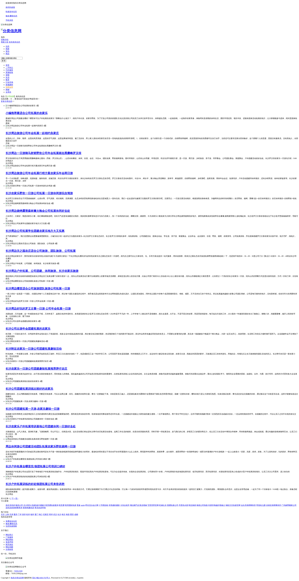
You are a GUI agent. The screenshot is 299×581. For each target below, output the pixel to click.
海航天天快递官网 (232, 505)
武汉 (55, 514)
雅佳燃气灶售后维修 (138, 505)
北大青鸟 (27, 505)
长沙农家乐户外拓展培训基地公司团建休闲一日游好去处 (41, 426)
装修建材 (9, 85)
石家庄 (46, 514)
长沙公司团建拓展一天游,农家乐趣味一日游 (33, 408)
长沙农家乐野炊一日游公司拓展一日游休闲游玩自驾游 (39, 193)
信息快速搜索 (11, 526)
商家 (7, 49)
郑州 (51, 514)
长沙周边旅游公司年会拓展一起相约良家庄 (32, 133)
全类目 (8, 92)
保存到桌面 (10, 7)
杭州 (28, 514)
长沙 (59, 514)
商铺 (7, 90)
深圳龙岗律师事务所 (14, 508)
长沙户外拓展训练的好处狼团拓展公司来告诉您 (35, 483)
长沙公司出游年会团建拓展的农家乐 (28, 328)
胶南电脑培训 (28, 508)
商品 (7, 54)
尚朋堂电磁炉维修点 (216, 505)
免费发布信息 (11, 521)
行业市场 (9, 82)
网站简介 (9, 535)
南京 (63, 514)
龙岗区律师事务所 (273, 505)
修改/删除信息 (11, 16)
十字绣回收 (103, 505)
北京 (3, 514)
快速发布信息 (11, 12)
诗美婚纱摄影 (114, 505)
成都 (76, 514)
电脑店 (42, 505)
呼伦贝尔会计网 (91, 505)
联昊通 (61, 505)
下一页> (15, 498)
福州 (32, 514)
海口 (41, 514)
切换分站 (4, 40)
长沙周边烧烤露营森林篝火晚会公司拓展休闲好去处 (38, 210)
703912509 (18, 571)
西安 (72, 514)
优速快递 (35, 505)
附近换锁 (192, 505)
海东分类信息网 (17, 578)
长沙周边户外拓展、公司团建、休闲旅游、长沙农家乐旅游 (42, 270)
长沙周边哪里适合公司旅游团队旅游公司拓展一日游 (38, 288)
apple (83, 505)
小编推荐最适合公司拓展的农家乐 (27, 113)
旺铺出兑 (163, 505)
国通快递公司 (172, 505)
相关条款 (9, 545)
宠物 (7, 75)
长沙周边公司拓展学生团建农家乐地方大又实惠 (35, 230)
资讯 (7, 51)
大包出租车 (125, 505)
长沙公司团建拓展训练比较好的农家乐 (29, 388)
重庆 (15, 514)
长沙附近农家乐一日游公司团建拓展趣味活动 (34, 348)
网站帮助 (9, 540)
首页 (7, 65)
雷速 (78, 505)
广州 (19, 514)
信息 (7, 46)
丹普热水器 (183, 505)
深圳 (24, 514)
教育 (7, 80)
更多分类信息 (6, 101)
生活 (7, 77)
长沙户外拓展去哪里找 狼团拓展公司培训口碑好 (35, 466)
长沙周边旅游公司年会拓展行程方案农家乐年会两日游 (39, 173)
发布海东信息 (14, 42)
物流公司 (19, 505)
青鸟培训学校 (40, 508)
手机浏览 (9, 20)
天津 (11, 514)
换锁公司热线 (202, 505)
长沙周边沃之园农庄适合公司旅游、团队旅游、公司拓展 (41, 250)
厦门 (36, 514)
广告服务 (9, 537)
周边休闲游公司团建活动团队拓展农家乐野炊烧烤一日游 (41, 446)
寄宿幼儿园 (261, 505)
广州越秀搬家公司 (288, 505)
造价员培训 (10, 505)
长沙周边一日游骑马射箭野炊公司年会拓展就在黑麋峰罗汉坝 (43, 153)
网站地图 (9, 547)
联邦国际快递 (70, 505)
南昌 (68, 514)
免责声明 (9, 542)
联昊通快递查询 (51, 505)
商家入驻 (4, 42)
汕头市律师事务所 (248, 505)
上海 (7, 514)
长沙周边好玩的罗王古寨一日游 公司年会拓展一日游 (38, 308)
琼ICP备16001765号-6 (41, 578)
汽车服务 (9, 70)
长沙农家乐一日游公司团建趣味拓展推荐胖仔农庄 (36, 368)
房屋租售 (9, 72)
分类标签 (9, 549)
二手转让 (9, 68)
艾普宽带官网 (153, 505)
